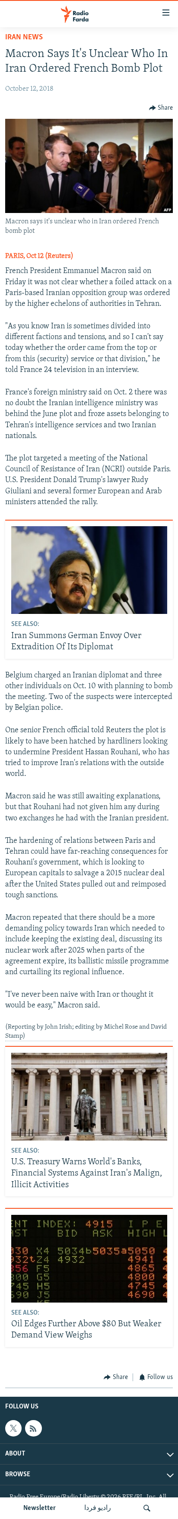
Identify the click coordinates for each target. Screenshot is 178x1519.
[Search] (147, 1508)
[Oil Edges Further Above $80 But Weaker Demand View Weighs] (89, 1259)
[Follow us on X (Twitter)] (13, 1428)
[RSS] (33, 1428)
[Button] (161, 108)
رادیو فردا (97, 1508)
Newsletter (39, 1508)
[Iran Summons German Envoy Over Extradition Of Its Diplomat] (89, 570)
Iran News (24, 37)
